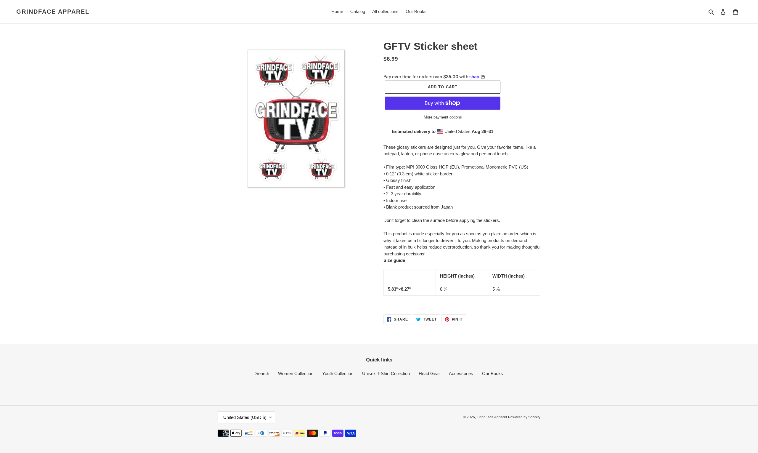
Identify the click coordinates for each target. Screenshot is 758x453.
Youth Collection (337, 373)
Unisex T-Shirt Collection (386, 373)
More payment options (443, 117)
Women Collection (295, 373)
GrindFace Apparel (52, 11)
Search (262, 373)
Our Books (492, 373)
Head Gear (429, 373)
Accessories (461, 373)
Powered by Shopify (524, 417)
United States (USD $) (244, 417)
